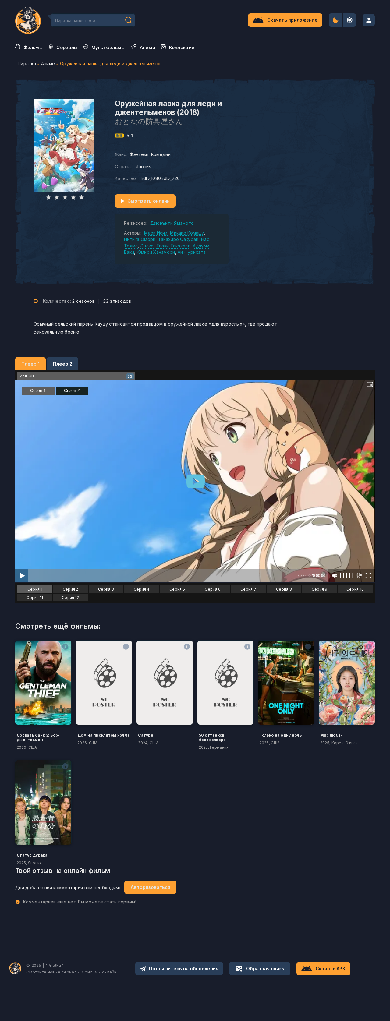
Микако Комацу (187, 232)
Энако (147, 245)
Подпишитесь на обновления (183, 968)
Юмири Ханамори (156, 252)
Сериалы (66, 47)
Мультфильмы (108, 47)
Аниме (48, 63)
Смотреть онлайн (148, 201)
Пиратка (27, 63)
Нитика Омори (139, 239)
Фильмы (33, 47)
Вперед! (128, 20)
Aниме (147, 47)
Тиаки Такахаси (173, 245)
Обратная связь (265, 968)
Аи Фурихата (192, 252)
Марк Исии (156, 232)
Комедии (161, 154)
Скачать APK (331, 968)
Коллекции (182, 47)
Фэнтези (139, 154)
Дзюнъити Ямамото (172, 223)
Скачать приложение (292, 20)
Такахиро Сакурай (178, 239)
